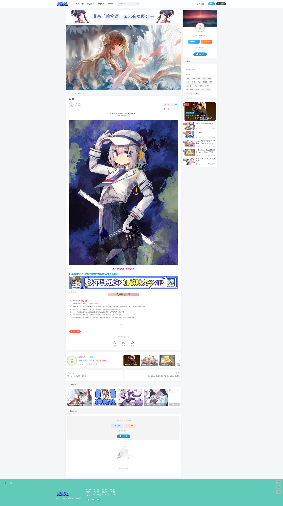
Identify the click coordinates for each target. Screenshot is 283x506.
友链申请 (89, 492)
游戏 (204, 100)
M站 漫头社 (100, 495)
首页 (77, 4)
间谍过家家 (190, 111)
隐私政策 (104, 492)
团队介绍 (112, 490)
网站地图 (112, 492)
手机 (198, 104)
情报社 (89, 4)
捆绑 (207, 108)
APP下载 (109, 4)
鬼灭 (196, 108)
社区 (83, 4)
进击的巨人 (190, 115)
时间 (188, 104)
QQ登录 (124, 436)
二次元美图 (100, 4)
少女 (198, 100)
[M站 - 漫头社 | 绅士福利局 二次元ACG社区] (62, 494)
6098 (86, 360)
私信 (175, 105)
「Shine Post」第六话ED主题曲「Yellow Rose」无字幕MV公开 (205, 174)
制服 (71, 99)
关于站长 (96, 490)
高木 (203, 111)
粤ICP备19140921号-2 (111, 495)
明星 (211, 104)
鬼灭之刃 (189, 108)
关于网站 (89, 490)
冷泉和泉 (77, 103)
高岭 (197, 115)
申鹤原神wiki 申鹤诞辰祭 (204, 145)
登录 (198, 4)
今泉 (208, 111)
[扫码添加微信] (278, 487)
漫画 (188, 100)
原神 (193, 100)
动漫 (209, 100)
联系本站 (104, 490)
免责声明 (96, 492)
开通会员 (222, 4)
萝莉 (201, 108)
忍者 (197, 111)
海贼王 (205, 104)
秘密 (193, 104)
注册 (203, 4)
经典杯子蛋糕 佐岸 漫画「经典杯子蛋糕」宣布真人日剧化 (205, 165)
